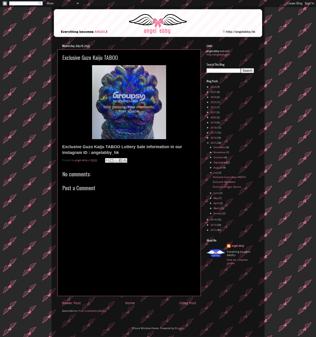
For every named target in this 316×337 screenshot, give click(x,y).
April (217, 203)
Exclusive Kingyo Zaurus (227, 186)
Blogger (179, 328)
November (220, 152)
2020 (214, 117)
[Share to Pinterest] (125, 160)
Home (130, 303)
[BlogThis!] (111, 160)
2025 (214, 92)
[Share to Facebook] (120, 160)
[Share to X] (116, 160)
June (217, 193)
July (216, 172)
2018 (214, 127)
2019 (214, 122)
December (220, 147)
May (216, 198)
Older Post (187, 303)
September (220, 162)
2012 (214, 230)
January (218, 213)
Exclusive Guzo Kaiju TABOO (229, 177)
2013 (214, 225)
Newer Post (71, 303)
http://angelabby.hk (218, 54)
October (219, 157)
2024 (214, 97)
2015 (214, 142)
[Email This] (107, 160)
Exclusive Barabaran (224, 182)
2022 (214, 107)
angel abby (238, 245)
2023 (214, 102)
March (217, 208)
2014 (214, 219)
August (218, 167)
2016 (214, 137)
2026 (214, 87)
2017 (214, 132)
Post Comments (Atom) (92, 310)
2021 (214, 112)
